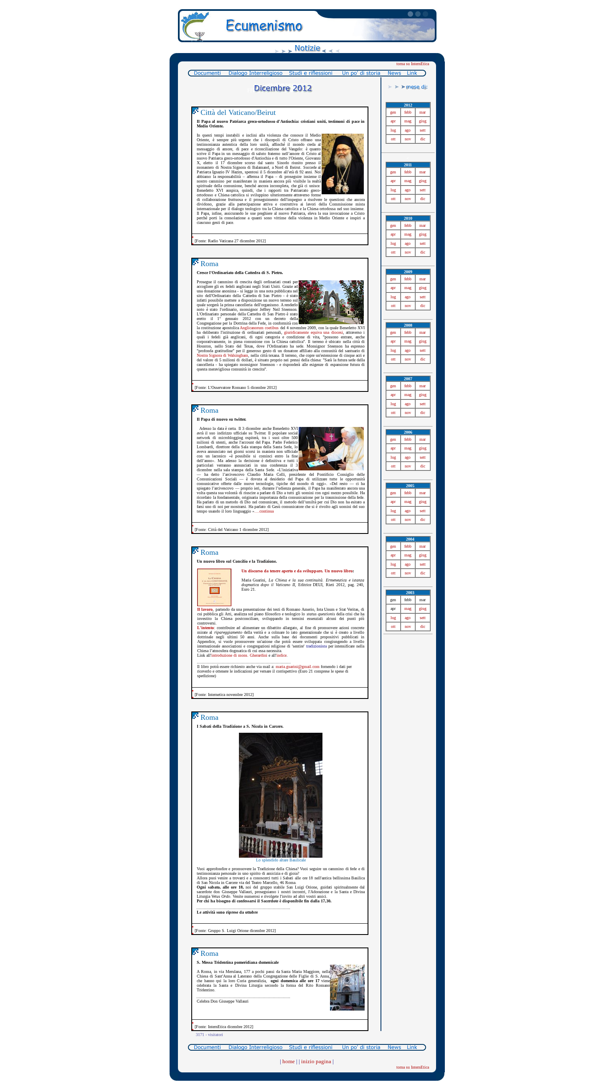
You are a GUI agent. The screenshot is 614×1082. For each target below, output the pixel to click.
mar (422, 112)
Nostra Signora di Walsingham (222, 355)
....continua (264, 511)
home (288, 1061)
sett (423, 130)
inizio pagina (316, 1061)
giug (422, 121)
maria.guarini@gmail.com (298, 666)
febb (407, 112)
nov (408, 139)
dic (422, 139)
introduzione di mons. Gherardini (239, 655)
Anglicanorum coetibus (259, 327)
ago (408, 130)
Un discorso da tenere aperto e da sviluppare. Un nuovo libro (297, 571)
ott (393, 139)
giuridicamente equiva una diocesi (313, 332)
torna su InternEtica (412, 63)
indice (282, 655)
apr (393, 121)
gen (393, 112)
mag (407, 121)
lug (393, 130)
